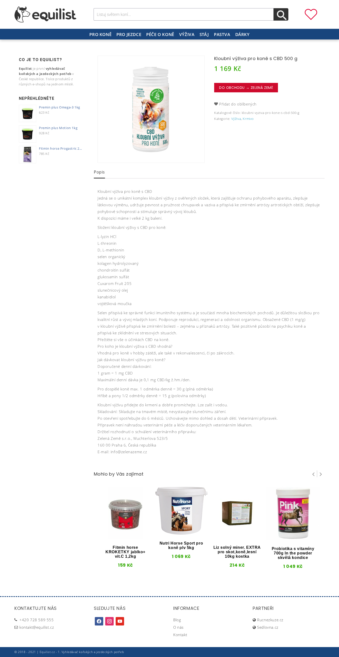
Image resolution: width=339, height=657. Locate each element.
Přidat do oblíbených (238, 104)
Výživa (187, 34)
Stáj (204, 34)
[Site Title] (45, 13)
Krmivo (248, 118)
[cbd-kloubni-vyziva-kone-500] (151, 109)
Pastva (222, 34)
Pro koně (100, 34)
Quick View (117, 537)
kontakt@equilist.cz (36, 627)
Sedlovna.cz (267, 627)
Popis (99, 172)
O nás (178, 627)
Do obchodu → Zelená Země (246, 87)
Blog (177, 619)
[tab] (99, 172)
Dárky (242, 34)
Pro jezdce (128, 34)
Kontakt (180, 634)
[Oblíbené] (311, 13)
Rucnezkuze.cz (270, 619)
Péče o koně (160, 34)
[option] (151, 109)
